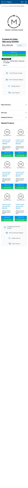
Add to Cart (14, 52)
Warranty (6, 6)
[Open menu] (26, 2)
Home (2, 6)
